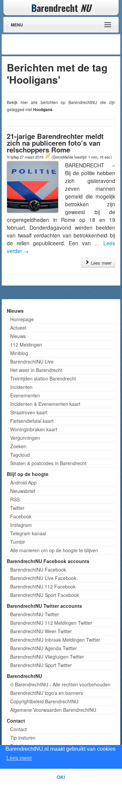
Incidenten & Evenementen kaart (45, 403)
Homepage (22, 319)
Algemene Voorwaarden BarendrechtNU (53, 709)
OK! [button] (61, 777)
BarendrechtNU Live (32, 361)
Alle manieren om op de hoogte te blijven (54, 550)
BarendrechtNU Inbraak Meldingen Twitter (55, 639)
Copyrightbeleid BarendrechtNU (44, 701)
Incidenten (21, 387)
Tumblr (17, 541)
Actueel (18, 327)
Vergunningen (25, 437)
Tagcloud (20, 454)
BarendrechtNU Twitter (34, 614)
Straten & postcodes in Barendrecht (48, 463)
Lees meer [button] (19, 758)
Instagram (21, 524)
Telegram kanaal (28, 533)
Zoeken (18, 446)
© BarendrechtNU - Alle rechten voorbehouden (60, 684)
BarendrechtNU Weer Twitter (41, 631)
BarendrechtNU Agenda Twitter (43, 648)
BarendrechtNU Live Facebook (43, 578)
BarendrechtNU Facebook (38, 569)
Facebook (21, 516)
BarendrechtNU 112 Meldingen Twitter (51, 622)
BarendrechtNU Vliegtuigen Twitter (47, 656)
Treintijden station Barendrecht (43, 378)
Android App (23, 482)
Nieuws (18, 336)
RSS (15, 499)
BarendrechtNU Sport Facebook (44, 595)
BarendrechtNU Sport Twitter (41, 665)
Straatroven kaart (28, 412)
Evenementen (25, 395)
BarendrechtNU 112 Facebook (43, 586)
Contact (18, 729)
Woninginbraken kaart (33, 429)
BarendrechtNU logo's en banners (46, 692)
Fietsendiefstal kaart (32, 420)
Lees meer (100, 263)
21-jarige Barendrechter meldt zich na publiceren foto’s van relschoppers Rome (55, 142)
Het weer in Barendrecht (36, 370)
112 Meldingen (26, 344)
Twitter (17, 507)
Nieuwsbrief (22, 491)
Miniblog (19, 353)
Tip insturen (23, 737)
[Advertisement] (64, 44)
